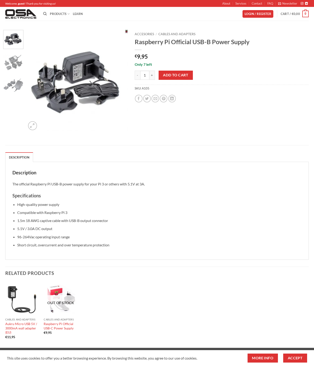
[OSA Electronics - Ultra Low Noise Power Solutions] (20, 14)
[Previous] (34, 81)
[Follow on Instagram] (302, 3)
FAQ (270, 3)
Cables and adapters (176, 34)
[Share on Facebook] (139, 98)
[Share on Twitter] (147, 98)
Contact (257, 3)
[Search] (45, 13)
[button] (287, 3)
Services (240, 3)
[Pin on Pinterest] (163, 98)
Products (58, 14)
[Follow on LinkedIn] (306, 3)
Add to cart (175, 75)
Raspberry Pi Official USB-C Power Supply (59, 326)
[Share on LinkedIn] (172, 98)
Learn (78, 14)
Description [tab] (19, 157)
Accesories (144, 34)
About (226, 3)
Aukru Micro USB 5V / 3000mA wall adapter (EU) (21, 328)
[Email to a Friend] (155, 98)
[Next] (120, 81)
